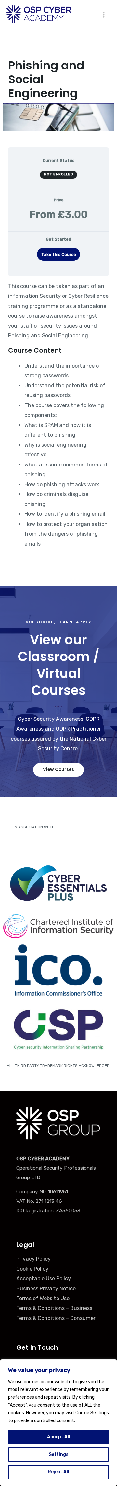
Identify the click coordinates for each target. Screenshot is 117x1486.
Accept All (58, 1437)
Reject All (58, 1472)
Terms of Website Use (43, 1298)
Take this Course (58, 254)
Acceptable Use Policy (43, 1278)
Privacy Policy (33, 1259)
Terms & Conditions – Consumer (56, 1318)
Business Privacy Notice (46, 1289)
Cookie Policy (32, 1269)
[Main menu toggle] (103, 14)
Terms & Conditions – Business (54, 1308)
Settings (59, 1454)
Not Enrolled (58, 174)
